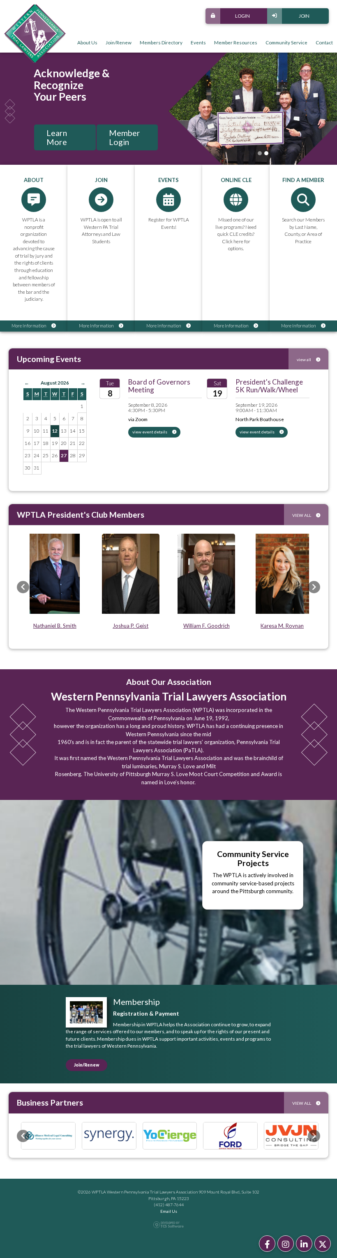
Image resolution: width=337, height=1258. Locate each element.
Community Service (286, 42)
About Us (87, 42)
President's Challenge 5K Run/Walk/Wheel (269, 386)
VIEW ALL (302, 515)
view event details (150, 431)
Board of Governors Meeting (159, 386)
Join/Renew (119, 42)
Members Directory (161, 42)
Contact (324, 42)
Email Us (168, 1211)
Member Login (124, 137)
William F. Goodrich (206, 625)
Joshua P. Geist (130, 625)
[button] (23, 587)
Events (198, 42)
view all (304, 359)
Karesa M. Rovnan (282, 625)
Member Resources (235, 42)
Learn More (56, 137)
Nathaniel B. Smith (54, 625)
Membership (136, 1002)
